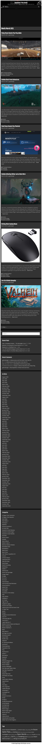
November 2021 (6, 480)
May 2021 (4, 491)
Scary (10, 736)
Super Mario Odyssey (7, 679)
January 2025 (5, 410)
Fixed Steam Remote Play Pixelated (10, 126)
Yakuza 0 (4, 714)
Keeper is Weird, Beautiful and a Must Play (24, 365)
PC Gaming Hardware (7, 72)
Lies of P (4, 616)
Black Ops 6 (5, 550)
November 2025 (6, 391)
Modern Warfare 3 (6, 627)
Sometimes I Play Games (21, 3)
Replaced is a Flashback (8, 347)
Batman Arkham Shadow (8, 545)
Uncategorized (5, 692)
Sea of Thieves (5, 664)
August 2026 (5, 377)
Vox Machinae (5, 705)
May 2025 (4, 402)
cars (17, 729)
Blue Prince (5, 552)
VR (25, 738)
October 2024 (5, 415)
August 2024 (5, 419)
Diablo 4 (4, 568)
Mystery (9, 734)
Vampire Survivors (6, 696)
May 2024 (4, 425)
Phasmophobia (6, 646)
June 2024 (4, 423)
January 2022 (5, 476)
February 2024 (5, 430)
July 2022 (4, 465)
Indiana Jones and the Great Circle (10, 607)
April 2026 (4, 382)
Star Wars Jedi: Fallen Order (9, 668)
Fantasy (29, 729)
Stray (3, 677)
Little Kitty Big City (6, 618)
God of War (5, 589)
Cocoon (4, 556)
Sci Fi (13, 737)
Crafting (26, 729)
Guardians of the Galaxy (8, 592)
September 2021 (6, 484)
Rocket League (5, 662)
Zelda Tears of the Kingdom (9, 720)
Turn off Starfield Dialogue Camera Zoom (12, 349)
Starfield (4, 672)
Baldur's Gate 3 (6, 543)
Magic (30, 732)
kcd (28, 732)
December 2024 (6, 412)
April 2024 (4, 426)
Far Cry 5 (4, 578)
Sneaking (21, 737)
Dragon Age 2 (5, 574)
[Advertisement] (21, 17)
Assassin (8, 729)
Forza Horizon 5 (6, 585)
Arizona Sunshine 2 (7, 526)
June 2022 (4, 467)
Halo (3, 594)
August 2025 (5, 397)
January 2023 (5, 454)
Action (3, 729)
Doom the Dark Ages (7, 572)
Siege (16, 736)
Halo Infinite (5, 596)
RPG (6, 736)
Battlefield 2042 (6, 546)
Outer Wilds (5, 637)
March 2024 (5, 428)
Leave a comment (6, 75)
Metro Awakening (6, 626)
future (35, 730)
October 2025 (5, 393)
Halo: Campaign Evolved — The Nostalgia (12, 343)
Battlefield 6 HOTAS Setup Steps (22, 364)
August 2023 (5, 441)
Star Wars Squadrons (7, 670)
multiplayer (5, 734)
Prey (3, 650)
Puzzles (33, 734)
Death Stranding (6, 565)
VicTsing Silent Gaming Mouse (9, 224)
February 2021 (5, 496)
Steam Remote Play (9, 74)
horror (19, 732)
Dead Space (5, 563)
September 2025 (6, 395)
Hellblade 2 (5, 598)
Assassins (13, 729)
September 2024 (6, 417)
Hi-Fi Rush (4, 600)
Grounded (4, 591)
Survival (4, 120)
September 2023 (6, 439)
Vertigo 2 (4, 699)
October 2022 (5, 460)
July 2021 (4, 487)
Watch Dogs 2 (5, 708)
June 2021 (4, 489)
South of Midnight (6, 666)
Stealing (29, 736)
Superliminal (5, 681)
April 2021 (4, 493)
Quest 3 (4, 653)
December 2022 (6, 456)
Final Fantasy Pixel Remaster (9, 583)
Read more (4, 116)
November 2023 (6, 436)
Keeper (4, 613)
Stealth (7, 275)
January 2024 (5, 432)
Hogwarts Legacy (6, 603)
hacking (15, 732)
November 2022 (6, 458)
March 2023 (5, 450)
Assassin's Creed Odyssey (8, 530)
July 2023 (4, 443)
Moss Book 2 (5, 631)
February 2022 (5, 474)
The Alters (4, 685)
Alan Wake (4, 519)
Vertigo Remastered (7, 701)
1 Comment (5, 169)
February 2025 (5, 408)
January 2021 (5, 498)
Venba (3, 697)
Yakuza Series (5, 716)
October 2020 (5, 504)
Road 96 (4, 659)
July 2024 (4, 421)
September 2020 (6, 506)
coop (4, 74)
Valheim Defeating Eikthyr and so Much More (13, 174)
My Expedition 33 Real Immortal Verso (19, 367)
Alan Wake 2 (5, 521)
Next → (5, 327)
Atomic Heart (5, 537)
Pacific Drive (5, 638)
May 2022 (4, 469)
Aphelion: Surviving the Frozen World (11, 345)
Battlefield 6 (5, 548)
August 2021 (5, 485)
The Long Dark (5, 686)
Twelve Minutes (6, 688)
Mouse (4, 275)
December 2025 (6, 390)
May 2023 (4, 447)
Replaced (4, 657)
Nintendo (12, 734)
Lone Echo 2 (5, 620)
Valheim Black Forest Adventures (10, 79)
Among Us (4, 522)
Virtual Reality (5, 703)
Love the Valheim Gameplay (8, 280)
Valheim (4, 119)
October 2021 (5, 482)
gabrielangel (5, 360)
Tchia (3, 683)
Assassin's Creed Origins (8, 532)
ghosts (12, 732)
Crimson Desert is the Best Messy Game (12, 351)
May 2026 (4, 380)
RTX (8, 736)
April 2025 (4, 404)
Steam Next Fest (6, 673)
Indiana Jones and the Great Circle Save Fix (20, 360)
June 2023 (4, 445)
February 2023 (5, 452)
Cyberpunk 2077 (6, 559)
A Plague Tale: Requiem (8, 517)
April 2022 (4, 471)
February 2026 (5, 386)
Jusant (3, 611)
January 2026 (5, 388)
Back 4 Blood (5, 541)
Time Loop (11, 738)
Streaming (5, 168)
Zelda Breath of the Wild (8, 718)
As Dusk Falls (5, 528)
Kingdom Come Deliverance (9, 615)
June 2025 (4, 401)
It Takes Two (5, 609)
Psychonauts (5, 651)
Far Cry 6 (4, 580)
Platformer (28, 734)
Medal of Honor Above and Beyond (11, 624)
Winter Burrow (6, 712)
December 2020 (6, 500)
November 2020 (6, 502)
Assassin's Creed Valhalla (8, 533)
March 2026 (5, 384)
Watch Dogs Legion (7, 710)
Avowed (4, 539)
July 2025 (4, 399)
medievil (32, 732)
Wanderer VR (5, 707)
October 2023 (5, 437)
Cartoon (20, 729)
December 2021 (6, 478)
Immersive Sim (25, 732)
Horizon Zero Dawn (7, 605)
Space (26, 736)
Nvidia (16, 734)
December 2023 (6, 434)
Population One (6, 648)
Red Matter (5, 655)
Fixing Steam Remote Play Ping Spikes (11, 33)
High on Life (5, 602)
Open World (21, 734)
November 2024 (6, 414)
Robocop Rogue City (7, 661)
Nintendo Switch (6, 635)
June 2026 (4, 379)
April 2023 (4, 449)
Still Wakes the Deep (7, 675)
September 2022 (6, 461)
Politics (31, 734)
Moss (3, 629)
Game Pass (5, 587)
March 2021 (5, 495)
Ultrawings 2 (5, 690)
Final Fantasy (5, 581)
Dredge (4, 576)
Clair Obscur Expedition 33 (8, 554)
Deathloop (4, 567)
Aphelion (4, 524)
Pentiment (4, 644)
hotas (21, 732)
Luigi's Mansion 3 (6, 622)
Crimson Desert (6, 557)
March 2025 (5, 406)
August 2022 (5, 463)
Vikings (7, 120)
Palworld (4, 640)
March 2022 (5, 472)
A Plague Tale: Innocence (8, 515)
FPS (32, 729)
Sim (17, 736)
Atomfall (4, 535)
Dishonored (5, 570)
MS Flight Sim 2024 (7, 633)
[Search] (39, 7)
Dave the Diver (5, 561)
